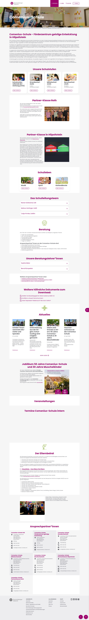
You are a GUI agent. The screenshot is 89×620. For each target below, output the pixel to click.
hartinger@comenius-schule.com (44, 571)
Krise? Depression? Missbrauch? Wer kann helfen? (36, 300)
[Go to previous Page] (81, 617)
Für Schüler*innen (29, 28)
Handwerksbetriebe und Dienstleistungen (35, 609)
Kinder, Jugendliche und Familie (33, 604)
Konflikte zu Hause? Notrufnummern (32, 298)
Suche (69, 3)
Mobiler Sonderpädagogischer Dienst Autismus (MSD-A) (38, 296)
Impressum (62, 602)
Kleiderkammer (29, 613)
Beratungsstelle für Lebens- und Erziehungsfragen (32, 281)
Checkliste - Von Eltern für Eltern (33, 469)
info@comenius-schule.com (43, 549)
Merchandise (29, 614)
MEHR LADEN (43, 355)
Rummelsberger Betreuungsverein (34, 607)
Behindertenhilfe (22, 28)
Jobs (62, 3)
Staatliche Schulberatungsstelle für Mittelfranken (32, 278)
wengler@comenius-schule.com (67, 549)
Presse (50, 606)
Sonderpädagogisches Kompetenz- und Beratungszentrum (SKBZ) (36, 279)
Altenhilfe (28, 601)
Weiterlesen (15, 350)
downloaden (40, 382)
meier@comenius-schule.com (20, 547)
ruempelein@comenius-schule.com (68, 570)
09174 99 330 (16, 543)
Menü (76, 3)
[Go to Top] (86, 617)
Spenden (55, 3)
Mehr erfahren (16, 90)
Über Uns (51, 604)
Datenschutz (63, 604)
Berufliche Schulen (30, 606)
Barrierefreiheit (63, 606)
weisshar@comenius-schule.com (21, 571)
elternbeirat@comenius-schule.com (31, 476)
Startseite (11, 28)
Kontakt (62, 601)
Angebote (16, 28)
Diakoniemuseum (30, 611)
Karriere (50, 602)
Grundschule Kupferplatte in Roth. (31, 107)
